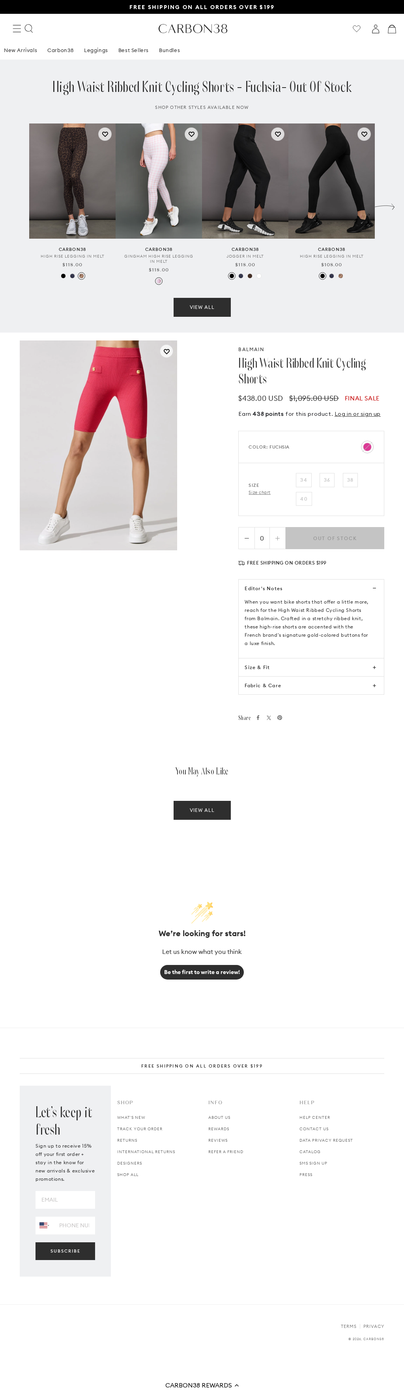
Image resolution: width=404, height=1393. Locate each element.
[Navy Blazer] (72, 276)
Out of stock (335, 538)
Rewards (218, 1128)
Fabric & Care (263, 685)
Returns (127, 1140)
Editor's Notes (263, 588)
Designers (129, 1163)
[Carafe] (249, 276)
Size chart (260, 492)
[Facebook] (258, 717)
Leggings (96, 50)
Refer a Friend (225, 1151)
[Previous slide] (19, 205)
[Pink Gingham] (158, 281)
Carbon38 (60, 50)
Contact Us (314, 1128)
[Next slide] (385, 205)
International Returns (146, 1151)
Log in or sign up (358, 413)
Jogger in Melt (245, 256)
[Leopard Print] (81, 276)
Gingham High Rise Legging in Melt (158, 259)
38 (350, 480)
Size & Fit (257, 667)
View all (202, 307)
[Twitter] (269, 718)
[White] (259, 276)
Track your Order (140, 1128)
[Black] (63, 276)
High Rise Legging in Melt (73, 256)
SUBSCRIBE (65, 1251)
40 (303, 499)
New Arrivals (20, 50)
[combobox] (44, 1225)
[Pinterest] (279, 717)
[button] (202, 1385)
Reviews (218, 1140)
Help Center (314, 1117)
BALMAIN (251, 349)
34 (303, 480)
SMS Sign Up (313, 1163)
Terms (349, 1326)
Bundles (169, 50)
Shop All (127, 1174)
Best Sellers (133, 50)
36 (327, 480)
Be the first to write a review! (202, 972)
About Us (219, 1117)
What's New (131, 1117)
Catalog (310, 1151)
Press (305, 1174)
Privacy (373, 1326)
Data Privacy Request (326, 1140)
